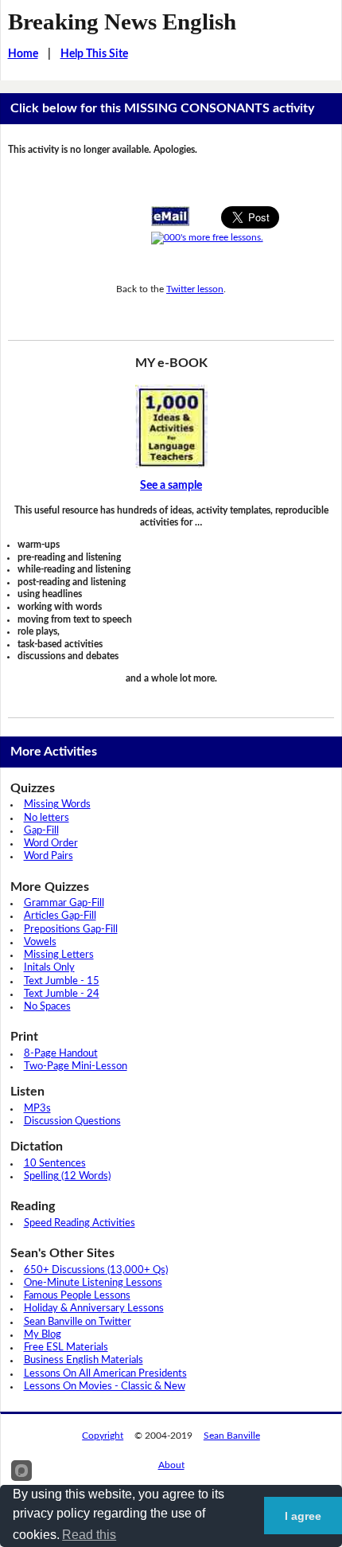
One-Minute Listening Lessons (93, 1283)
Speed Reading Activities (79, 1223)
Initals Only (49, 968)
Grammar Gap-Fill (64, 903)
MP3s (37, 1109)
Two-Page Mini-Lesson (75, 1066)
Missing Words (57, 804)
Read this (89, 1534)
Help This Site (94, 54)
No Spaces (47, 1007)
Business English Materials (83, 1360)
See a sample (171, 485)
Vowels (40, 942)
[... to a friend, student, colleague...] (170, 216)
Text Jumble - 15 (61, 981)
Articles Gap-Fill (60, 916)
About (171, 1465)
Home (23, 54)
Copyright (102, 1435)
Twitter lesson (194, 289)
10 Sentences (55, 1163)
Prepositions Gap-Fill (71, 929)
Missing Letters (59, 955)
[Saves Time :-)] (171, 426)
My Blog (42, 1335)
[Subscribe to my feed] (207, 238)
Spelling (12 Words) (67, 1176)
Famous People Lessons (77, 1296)
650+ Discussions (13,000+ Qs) (96, 1270)
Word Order (51, 843)
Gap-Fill (41, 831)
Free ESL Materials (66, 1347)
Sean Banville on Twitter (77, 1322)
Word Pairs (48, 856)
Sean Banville (232, 1435)
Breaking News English (122, 21)
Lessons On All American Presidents (105, 1374)
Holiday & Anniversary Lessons (94, 1308)
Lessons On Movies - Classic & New (104, 1386)
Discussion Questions (72, 1121)
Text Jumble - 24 (61, 994)
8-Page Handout (61, 1054)
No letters (46, 818)
